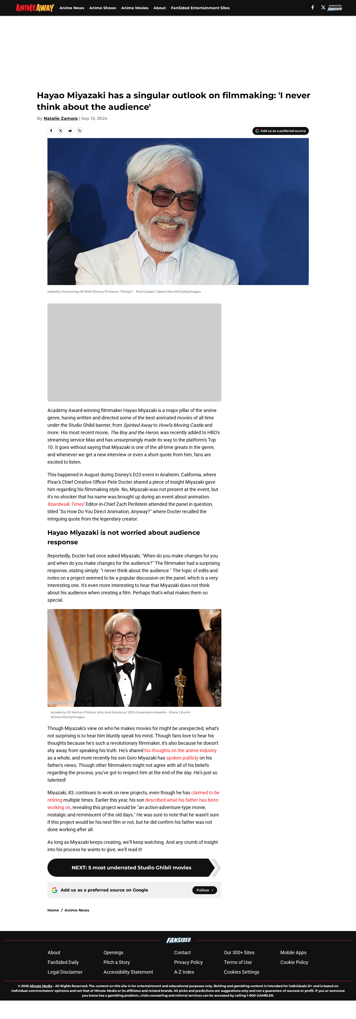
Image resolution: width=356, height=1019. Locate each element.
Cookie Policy (294, 962)
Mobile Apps (293, 952)
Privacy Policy (188, 962)
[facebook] (312, 7)
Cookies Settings (241, 972)
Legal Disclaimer (65, 972)
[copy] (79, 130)
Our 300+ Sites (239, 952)
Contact (182, 952)
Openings (113, 952)
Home (53, 910)
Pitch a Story (117, 962)
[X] (323, 7)
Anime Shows (102, 8)
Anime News (72, 8)
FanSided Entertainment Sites (200, 8)
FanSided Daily (63, 962)
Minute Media (41, 986)
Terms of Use (238, 962)
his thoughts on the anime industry (180, 750)
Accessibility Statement (128, 972)
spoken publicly (182, 758)
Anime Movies (134, 8)
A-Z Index (184, 972)
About (160, 8)
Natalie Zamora (61, 118)
